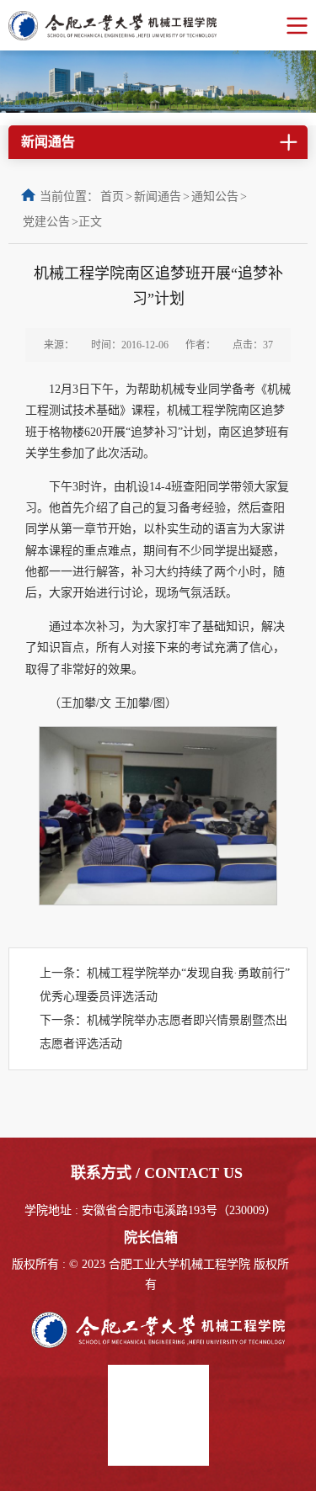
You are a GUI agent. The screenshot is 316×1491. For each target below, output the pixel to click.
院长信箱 (151, 1237)
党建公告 (46, 221)
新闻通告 (157, 196)
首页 (112, 196)
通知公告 (214, 196)
